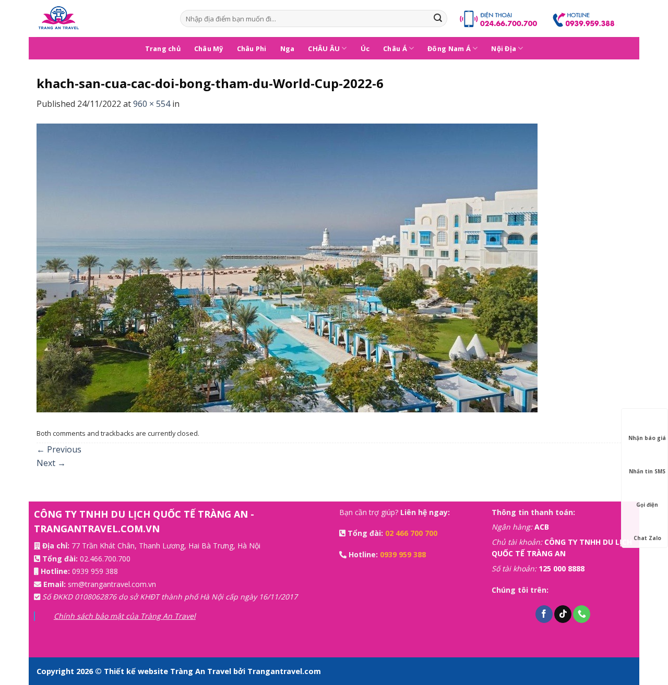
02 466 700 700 (411, 533)
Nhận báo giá (647, 438)
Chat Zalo (647, 538)
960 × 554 (151, 103)
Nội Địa (503, 48)
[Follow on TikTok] (562, 614)
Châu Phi (252, 48)
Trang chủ (163, 48)
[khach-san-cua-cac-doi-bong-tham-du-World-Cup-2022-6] (287, 267)
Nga (287, 48)
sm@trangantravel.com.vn (112, 584)
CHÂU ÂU (324, 48)
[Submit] (438, 19)
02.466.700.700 (105, 559)
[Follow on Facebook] (544, 614)
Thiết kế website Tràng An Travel (168, 671)
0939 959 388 (95, 571)
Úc (365, 48)
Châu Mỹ (208, 48)
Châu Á (395, 48)
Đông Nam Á (449, 48)
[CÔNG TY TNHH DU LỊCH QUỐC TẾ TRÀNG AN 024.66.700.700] (100, 18)
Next (51, 463)
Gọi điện (647, 504)
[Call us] (581, 614)
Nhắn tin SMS (647, 471)
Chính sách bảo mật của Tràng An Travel (125, 616)
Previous (59, 449)
